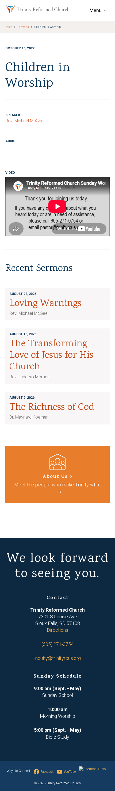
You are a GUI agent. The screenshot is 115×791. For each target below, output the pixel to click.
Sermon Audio (96, 769)
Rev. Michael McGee (24, 120)
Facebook (46, 772)
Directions (57, 630)
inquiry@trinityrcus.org (57, 658)
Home (8, 26)
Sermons (23, 26)
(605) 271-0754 (57, 644)
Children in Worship (47, 26)
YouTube (70, 772)
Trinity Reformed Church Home (37, 9)
